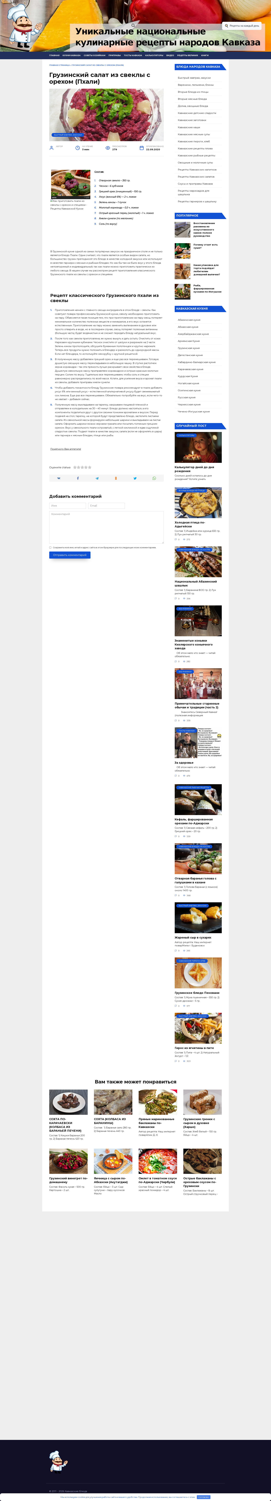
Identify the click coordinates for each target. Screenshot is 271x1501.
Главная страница (59, 65)
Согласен (203, 1497)
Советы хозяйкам (94, 55)
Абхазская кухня (188, 326)
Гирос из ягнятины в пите (194, 1048)
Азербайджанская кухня (193, 333)
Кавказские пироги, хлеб (194, 141)
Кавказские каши (189, 127)
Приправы (115, 55)
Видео (170, 55)
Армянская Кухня (189, 341)
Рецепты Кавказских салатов (196, 176)
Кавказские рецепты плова (195, 148)
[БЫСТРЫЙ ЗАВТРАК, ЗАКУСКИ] (198, 931)
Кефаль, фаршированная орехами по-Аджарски (194, 821)
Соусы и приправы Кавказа (195, 183)
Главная (54, 55)
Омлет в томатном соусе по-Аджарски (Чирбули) (158, 1180)
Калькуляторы (154, 55)
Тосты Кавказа (133, 55)
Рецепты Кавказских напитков (197, 169)
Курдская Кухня (188, 376)
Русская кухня (186, 397)
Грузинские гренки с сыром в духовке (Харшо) (199, 1122)
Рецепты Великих (187, 55)
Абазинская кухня (189, 319)
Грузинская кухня (189, 348)
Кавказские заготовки (192, 120)
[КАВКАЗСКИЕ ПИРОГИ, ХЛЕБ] (198, 986)
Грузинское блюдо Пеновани (197, 992)
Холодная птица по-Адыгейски (190, 524)
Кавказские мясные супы (194, 134)
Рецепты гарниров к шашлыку (197, 201)
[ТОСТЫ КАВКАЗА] (198, 756)
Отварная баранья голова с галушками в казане (195, 880)
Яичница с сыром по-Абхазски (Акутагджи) (111, 1180)
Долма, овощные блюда (193, 106)
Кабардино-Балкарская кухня (196, 362)
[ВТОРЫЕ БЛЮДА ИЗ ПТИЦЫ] (198, 516)
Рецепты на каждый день (244, 25)
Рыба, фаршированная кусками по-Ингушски (207, 288)
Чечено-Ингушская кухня (194, 411)
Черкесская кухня (189, 404)
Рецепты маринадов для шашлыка (193, 192)
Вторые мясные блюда (192, 98)
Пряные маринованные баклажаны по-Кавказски (156, 1122)
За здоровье (184, 762)
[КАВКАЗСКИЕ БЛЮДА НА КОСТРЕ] (198, 575)
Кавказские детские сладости (197, 113)
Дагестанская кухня (190, 355)
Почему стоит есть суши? (206, 246)
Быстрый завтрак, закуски (68, 135)
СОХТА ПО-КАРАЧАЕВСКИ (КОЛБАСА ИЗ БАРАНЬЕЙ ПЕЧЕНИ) (65, 1124)
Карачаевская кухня (190, 369)
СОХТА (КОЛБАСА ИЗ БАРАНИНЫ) (110, 1121)
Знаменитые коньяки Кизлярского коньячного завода (194, 644)
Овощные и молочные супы (195, 162)
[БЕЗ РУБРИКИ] (198, 634)
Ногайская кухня (188, 383)
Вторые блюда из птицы (193, 91)
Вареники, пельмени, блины (196, 84)
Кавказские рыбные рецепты (196, 155)
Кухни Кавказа (72, 55)
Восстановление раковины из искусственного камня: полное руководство (204, 230)
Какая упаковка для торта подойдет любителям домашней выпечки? (207, 270)
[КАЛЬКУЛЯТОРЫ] (198, 460)
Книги (205, 55)
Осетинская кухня (189, 390)
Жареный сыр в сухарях (193, 937)
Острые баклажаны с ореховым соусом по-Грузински (199, 1182)
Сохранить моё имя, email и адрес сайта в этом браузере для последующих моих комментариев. (104, 547)
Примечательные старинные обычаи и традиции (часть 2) (197, 705)
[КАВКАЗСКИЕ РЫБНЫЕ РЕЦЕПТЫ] (198, 813)
